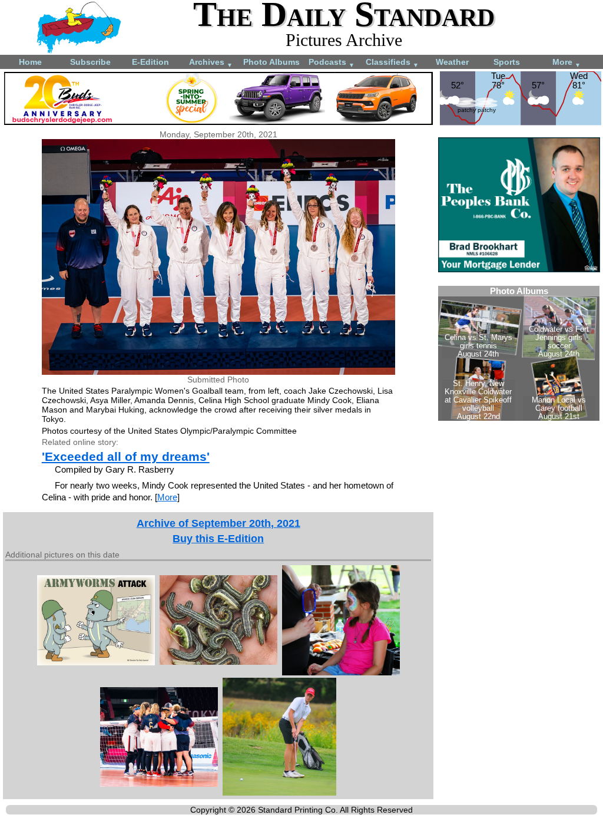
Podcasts (331, 62)
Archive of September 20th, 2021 (218, 523)
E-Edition (150, 62)
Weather (452, 62)
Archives (211, 62)
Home (30, 62)
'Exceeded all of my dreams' (126, 456)
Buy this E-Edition (218, 539)
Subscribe (90, 62)
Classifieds (392, 62)
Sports (506, 62)
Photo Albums (271, 62)
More (566, 62)
